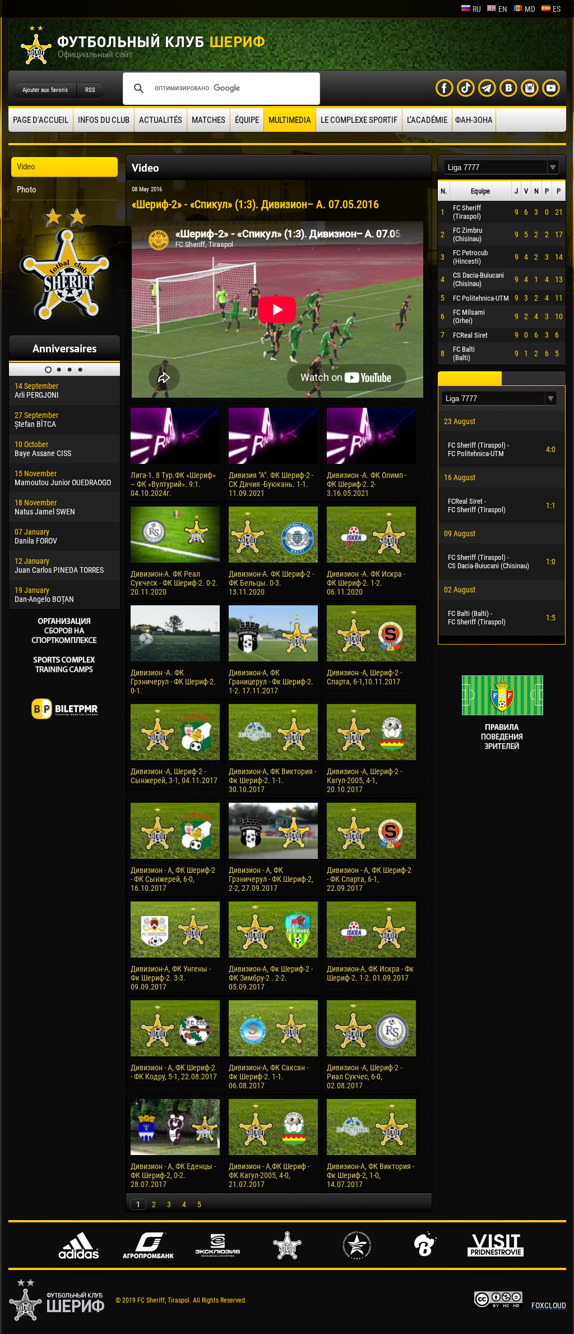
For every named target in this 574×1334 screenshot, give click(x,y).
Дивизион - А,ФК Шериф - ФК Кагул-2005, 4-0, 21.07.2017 (269, 1175)
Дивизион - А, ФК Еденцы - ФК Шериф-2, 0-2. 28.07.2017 (173, 1175)
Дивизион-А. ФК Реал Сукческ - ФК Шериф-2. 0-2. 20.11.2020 (174, 582)
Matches (208, 120)
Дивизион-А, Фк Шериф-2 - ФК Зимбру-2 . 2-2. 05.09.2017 (271, 977)
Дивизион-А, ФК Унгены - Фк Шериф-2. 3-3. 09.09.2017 (171, 977)
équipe (247, 120)
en (502, 8)
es (557, 8)
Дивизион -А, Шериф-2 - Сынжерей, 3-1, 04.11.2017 (174, 776)
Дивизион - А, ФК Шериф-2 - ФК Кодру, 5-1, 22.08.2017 (174, 1072)
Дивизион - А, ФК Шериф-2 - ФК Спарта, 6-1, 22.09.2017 (369, 879)
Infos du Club (103, 120)
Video (26, 167)
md (530, 8)
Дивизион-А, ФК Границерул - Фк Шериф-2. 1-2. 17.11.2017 (271, 681)
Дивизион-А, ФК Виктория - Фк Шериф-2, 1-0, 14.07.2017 (370, 1175)
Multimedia (290, 120)
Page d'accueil (40, 120)
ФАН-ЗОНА (474, 120)
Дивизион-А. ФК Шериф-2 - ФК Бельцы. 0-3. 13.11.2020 (271, 582)
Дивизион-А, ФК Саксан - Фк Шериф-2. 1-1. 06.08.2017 (268, 1076)
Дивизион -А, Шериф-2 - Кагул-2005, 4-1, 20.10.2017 (364, 780)
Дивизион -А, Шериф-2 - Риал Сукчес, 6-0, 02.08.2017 (364, 1076)
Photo (26, 190)
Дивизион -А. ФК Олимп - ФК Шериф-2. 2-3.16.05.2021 (366, 484)
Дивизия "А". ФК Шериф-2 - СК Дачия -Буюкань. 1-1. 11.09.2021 (271, 484)
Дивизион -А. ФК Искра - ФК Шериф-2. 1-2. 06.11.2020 (366, 582)
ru (477, 8)
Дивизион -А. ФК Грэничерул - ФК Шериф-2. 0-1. (173, 681)
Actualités (160, 120)
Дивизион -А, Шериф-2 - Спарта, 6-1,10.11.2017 (364, 677)
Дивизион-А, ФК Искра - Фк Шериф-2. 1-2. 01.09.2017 (370, 973)
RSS (90, 90)
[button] (553, 167)
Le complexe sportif (359, 120)
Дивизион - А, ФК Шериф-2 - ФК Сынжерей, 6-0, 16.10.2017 (173, 879)
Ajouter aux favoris (45, 90)
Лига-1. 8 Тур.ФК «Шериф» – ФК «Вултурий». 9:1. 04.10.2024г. (173, 484)
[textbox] (495, 167)
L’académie (427, 120)
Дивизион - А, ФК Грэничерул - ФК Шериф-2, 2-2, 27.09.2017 (271, 879)
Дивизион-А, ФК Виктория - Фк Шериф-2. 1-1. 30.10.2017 (272, 780)
